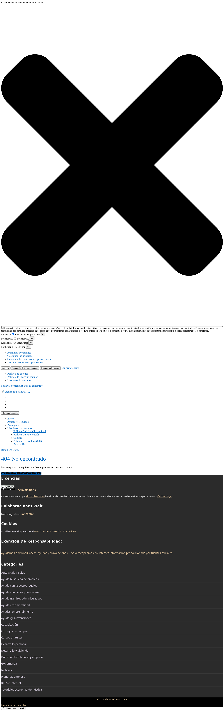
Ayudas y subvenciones (16, 618)
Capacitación (9, 624)
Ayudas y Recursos (18, 421)
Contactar (27, 514)
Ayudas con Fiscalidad (15, 605)
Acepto (5, 368)
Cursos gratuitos (12, 637)
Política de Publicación (26, 434)
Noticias (6, 670)
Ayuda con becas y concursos (20, 592)
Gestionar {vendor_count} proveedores (29, 359)
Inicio (10, 418)
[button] (112, 165)
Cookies (17, 437)
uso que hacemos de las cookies (55, 531)
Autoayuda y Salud (13, 572)
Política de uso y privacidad (22, 376)
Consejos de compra (14, 631)
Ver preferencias (31, 368)
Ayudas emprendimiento (17, 611)
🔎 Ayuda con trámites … (15, 391)
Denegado (16, 368)
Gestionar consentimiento (13, 708)
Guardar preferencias (50, 368)
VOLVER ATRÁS (21, 473)
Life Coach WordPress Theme (112, 698)
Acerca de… (20, 444)
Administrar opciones (19, 352)
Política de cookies (17, 373)
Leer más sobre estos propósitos (25, 362)
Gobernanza (9, 663)
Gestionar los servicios (19, 355)
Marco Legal (164, 496)
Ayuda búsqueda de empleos (20, 579)
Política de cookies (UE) (27, 440)
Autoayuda (13, 424)
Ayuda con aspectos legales (19, 585)
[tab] (10, 413)
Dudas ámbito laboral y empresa (22, 657)
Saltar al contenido (22, 385)
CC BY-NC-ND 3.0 (27, 490)
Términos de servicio (19, 380)
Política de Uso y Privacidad (29, 431)
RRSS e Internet (11, 683)
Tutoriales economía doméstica (21, 689)
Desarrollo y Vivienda (14, 650)
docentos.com (35, 496)
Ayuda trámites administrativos (21, 598)
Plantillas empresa (13, 676)
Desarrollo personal (14, 644)
